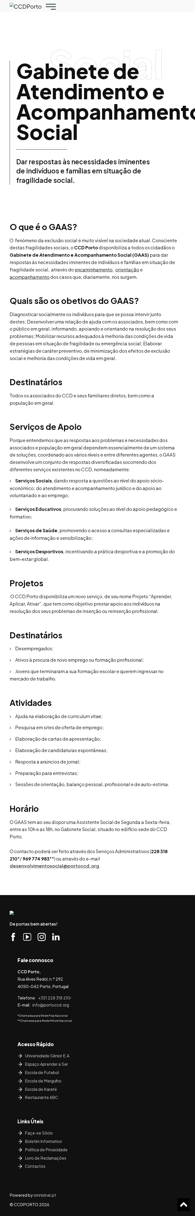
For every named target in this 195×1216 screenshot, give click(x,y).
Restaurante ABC (41, 1097)
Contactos (35, 1166)
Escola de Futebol (42, 1072)
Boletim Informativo (43, 1141)
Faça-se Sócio (39, 1133)
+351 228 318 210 (54, 997)
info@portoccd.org (50, 1005)
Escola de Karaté (41, 1089)
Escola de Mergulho (43, 1080)
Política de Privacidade (46, 1149)
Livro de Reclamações (45, 1158)
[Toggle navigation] (51, 6)
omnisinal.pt (45, 1195)
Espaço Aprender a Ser (46, 1064)
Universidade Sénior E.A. (48, 1055)
